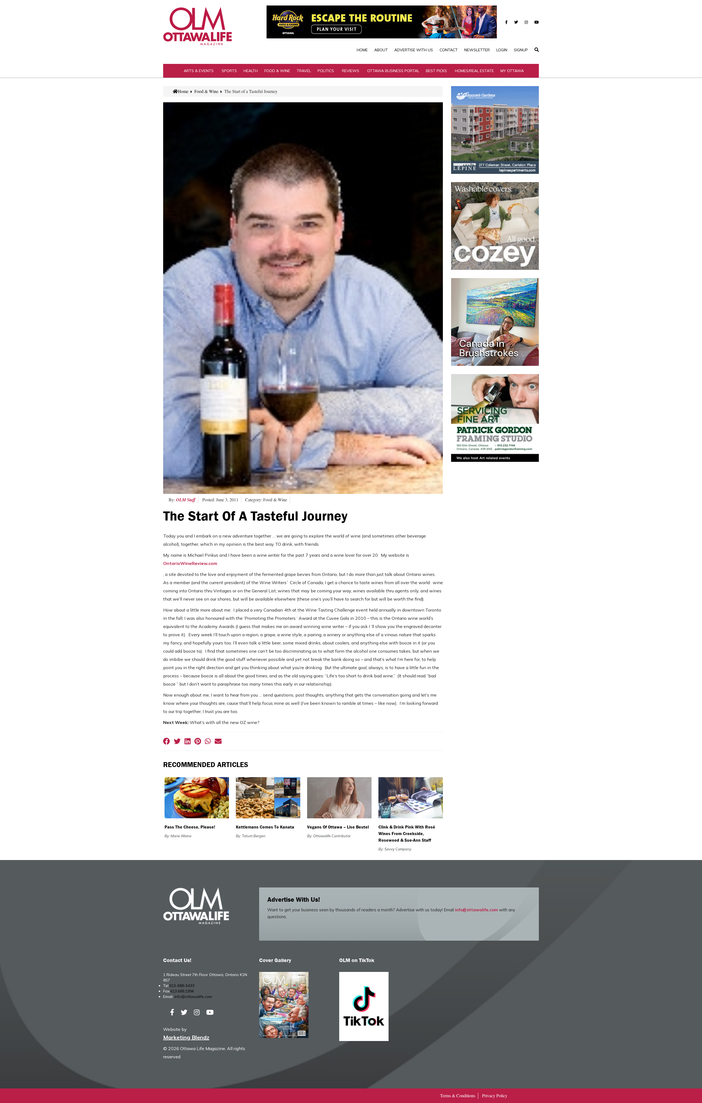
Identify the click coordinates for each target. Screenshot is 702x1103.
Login (501, 49)
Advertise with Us (413, 49)
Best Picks (436, 70)
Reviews (350, 70)
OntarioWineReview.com (190, 563)
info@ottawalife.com (476, 909)
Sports (229, 70)
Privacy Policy (494, 1095)
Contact (449, 49)
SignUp (521, 49)
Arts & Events (199, 70)
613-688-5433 (181, 985)
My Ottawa (512, 70)
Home (362, 49)
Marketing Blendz (186, 1037)
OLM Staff (186, 500)
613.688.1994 (182, 991)
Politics (326, 70)
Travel (304, 70)
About (381, 49)
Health (251, 70)
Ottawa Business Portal (393, 70)
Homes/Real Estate (474, 70)
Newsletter (477, 49)
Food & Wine (277, 70)
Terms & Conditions (457, 1095)
